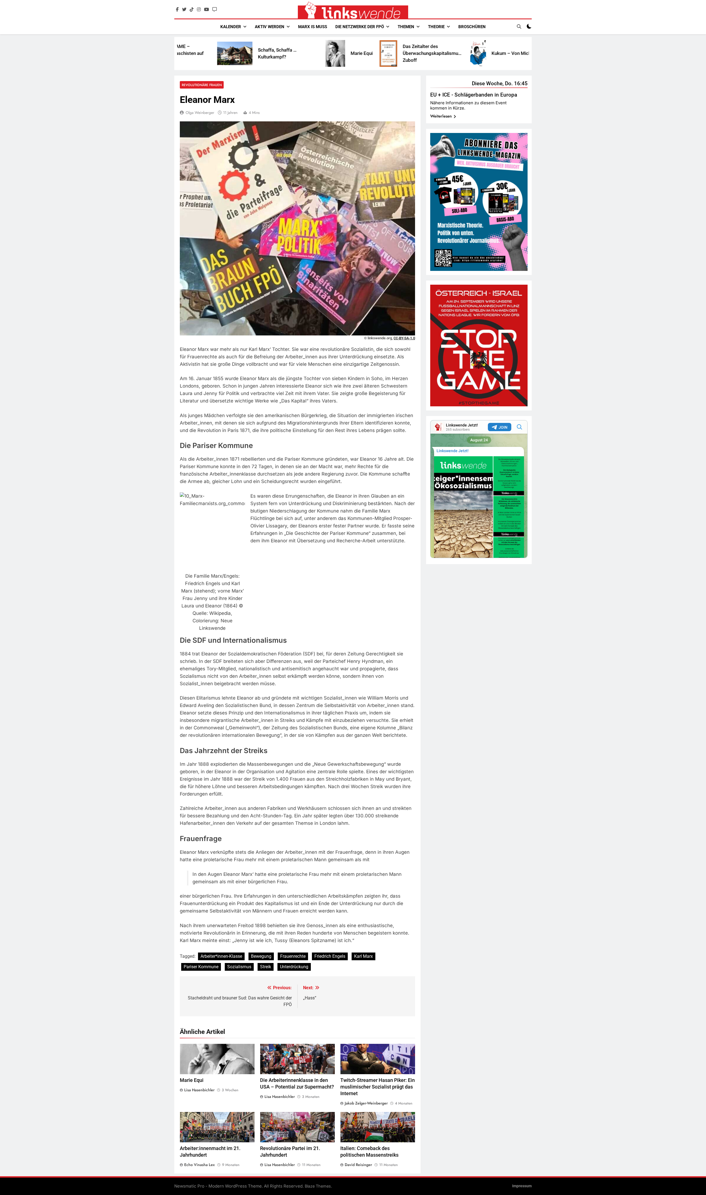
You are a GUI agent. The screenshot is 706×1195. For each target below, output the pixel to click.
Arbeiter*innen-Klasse (221, 956)
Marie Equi (288, 53)
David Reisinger (358, 1164)
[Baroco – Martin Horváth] (487, 53)
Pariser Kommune (201, 966)
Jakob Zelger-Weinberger (366, 1103)
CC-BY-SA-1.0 (404, 338)
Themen (406, 26)
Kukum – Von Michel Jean (445, 53)
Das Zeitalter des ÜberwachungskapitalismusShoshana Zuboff (368, 53)
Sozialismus (239, 966)
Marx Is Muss (312, 26)
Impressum (522, 1186)
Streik (265, 966)
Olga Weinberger (200, 112)
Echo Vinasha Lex (199, 1164)
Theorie (436, 26)
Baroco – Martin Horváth (526, 53)
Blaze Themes (318, 1186)
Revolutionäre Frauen (202, 84)
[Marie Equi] (262, 53)
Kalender (230, 26)
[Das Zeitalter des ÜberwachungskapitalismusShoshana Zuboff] (315, 53)
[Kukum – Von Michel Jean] (405, 53)
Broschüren (472, 26)
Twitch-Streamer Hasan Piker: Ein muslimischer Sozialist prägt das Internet (377, 1086)
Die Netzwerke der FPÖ (359, 26)
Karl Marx (363, 956)
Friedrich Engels (329, 956)
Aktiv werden (269, 26)
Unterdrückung (294, 966)
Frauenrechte (293, 956)
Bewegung (261, 956)
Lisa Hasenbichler (199, 1090)
